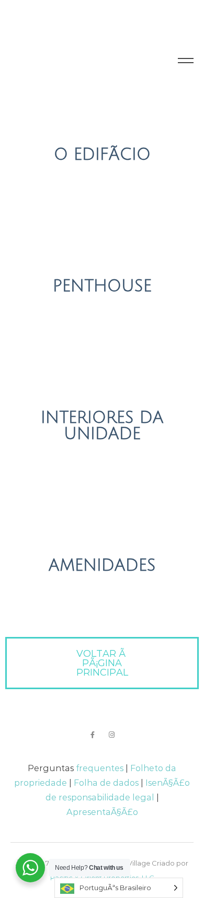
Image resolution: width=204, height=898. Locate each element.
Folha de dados (106, 782)
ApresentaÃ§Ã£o (102, 812)
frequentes (99, 768)
